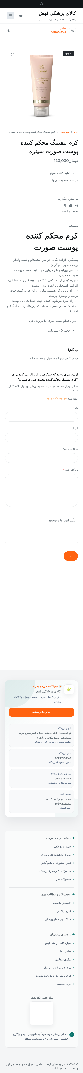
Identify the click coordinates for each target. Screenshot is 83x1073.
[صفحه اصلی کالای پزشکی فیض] (69, 689)
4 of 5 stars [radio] (52, 399)
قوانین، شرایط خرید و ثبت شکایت (53, 975)
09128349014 (58, 32)
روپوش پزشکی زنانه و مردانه (56, 854)
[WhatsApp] (70, 205)
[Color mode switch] (9, 30)
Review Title (70, 449)
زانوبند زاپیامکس (62, 902)
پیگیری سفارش (63, 959)
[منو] (10, 15)
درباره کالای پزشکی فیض (58, 943)
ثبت (71, 556)
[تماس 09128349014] (72, 30)
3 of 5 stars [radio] (56, 399)
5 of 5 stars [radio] (48, 399)
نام (75, 408)
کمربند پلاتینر (64, 911)
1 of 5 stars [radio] (65, 399)
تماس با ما (65, 951)
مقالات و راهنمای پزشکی (58, 919)
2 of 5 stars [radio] (60, 399)
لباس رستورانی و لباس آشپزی (55, 862)
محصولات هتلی (63, 879)
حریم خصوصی (63, 983)
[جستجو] (41, 4)
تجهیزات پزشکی (62, 846)
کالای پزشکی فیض (57, 13)
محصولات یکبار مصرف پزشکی (55, 871)
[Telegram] (76, 205)
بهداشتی (66, 211)
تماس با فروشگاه (41, 712)
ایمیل (73, 428)
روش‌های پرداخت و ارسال (57, 967)
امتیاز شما (73, 398)
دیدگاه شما (70, 470)
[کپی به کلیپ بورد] (65, 205)
